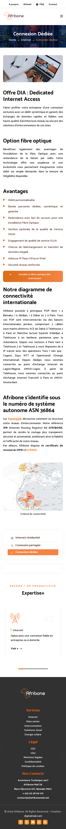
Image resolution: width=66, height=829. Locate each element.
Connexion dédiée (26, 552)
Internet (26, 40)
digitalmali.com (33, 816)
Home (12, 40)
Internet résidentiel (27, 537)
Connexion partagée (28, 545)
